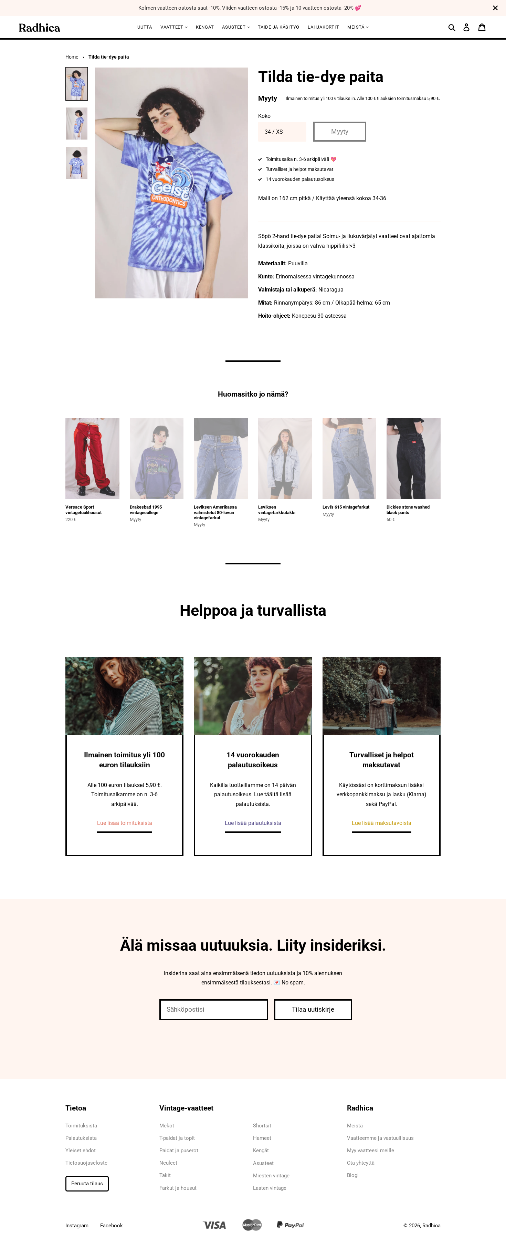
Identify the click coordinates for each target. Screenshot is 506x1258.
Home (71, 57)
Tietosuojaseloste (86, 1163)
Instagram (76, 1226)
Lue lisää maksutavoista (381, 823)
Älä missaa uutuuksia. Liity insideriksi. (253, 945)
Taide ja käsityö (278, 27)
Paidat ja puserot (178, 1150)
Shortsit (262, 1126)
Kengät (205, 27)
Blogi (353, 1175)
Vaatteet (172, 27)
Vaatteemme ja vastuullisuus (380, 1138)
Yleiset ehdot (80, 1150)
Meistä (356, 27)
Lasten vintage (269, 1188)
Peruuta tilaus (87, 1183)
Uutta (144, 27)
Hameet (262, 1138)
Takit (165, 1175)
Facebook (111, 1226)
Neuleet (168, 1163)
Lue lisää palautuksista (253, 823)
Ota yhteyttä (361, 1163)
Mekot (166, 1126)
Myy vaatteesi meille (370, 1150)
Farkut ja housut (178, 1188)
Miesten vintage (271, 1176)
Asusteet (234, 27)
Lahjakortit (323, 27)
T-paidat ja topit (177, 1138)
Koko (264, 116)
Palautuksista (81, 1138)
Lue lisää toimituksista (124, 823)
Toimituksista (81, 1126)
